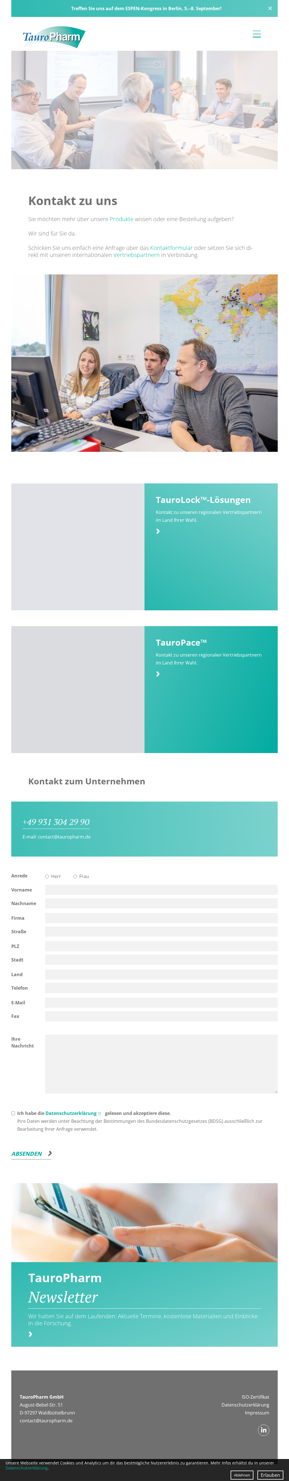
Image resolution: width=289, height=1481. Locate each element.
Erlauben (270, 1475)
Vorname (21, 890)
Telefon (19, 988)
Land (17, 974)
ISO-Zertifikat (255, 1397)
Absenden (26, 1153)
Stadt (17, 960)
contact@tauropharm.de (64, 837)
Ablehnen (242, 1475)
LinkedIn (263, 1430)
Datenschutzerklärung (71, 1113)
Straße (18, 931)
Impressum (257, 1413)
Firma (18, 918)
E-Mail (18, 1003)
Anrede (19, 876)
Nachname (23, 903)
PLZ (15, 946)
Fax (15, 1016)
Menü (257, 34)
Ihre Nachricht (22, 1042)
